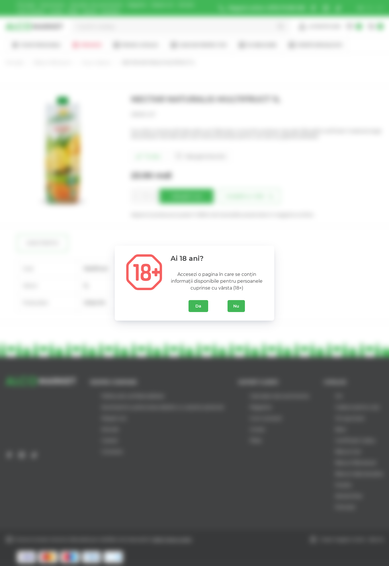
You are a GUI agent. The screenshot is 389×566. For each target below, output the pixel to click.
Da (198, 306)
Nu (236, 306)
